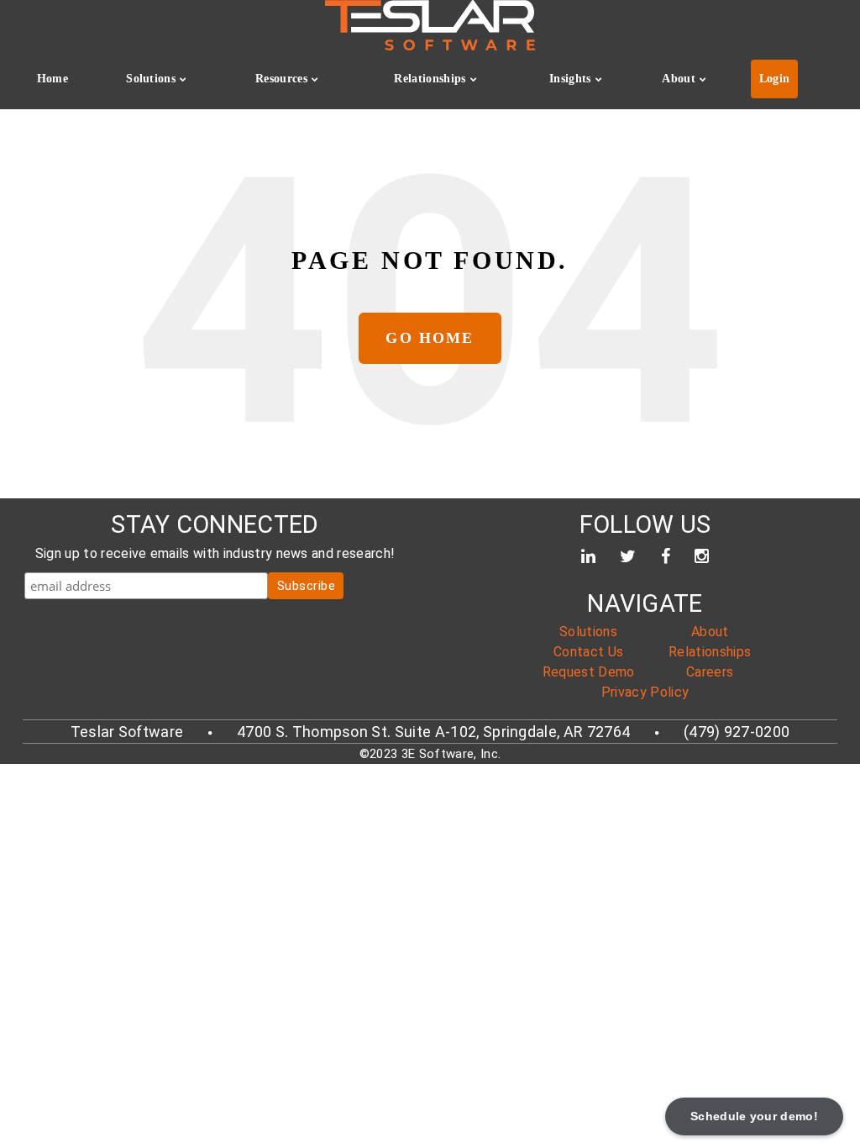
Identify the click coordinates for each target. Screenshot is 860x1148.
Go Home (429, 337)
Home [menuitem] (52, 78)
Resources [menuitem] (281, 78)
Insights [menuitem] (570, 78)
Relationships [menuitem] (429, 78)
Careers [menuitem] (709, 672)
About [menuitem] (678, 78)
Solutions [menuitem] (151, 78)
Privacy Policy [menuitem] (645, 692)
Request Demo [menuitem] (589, 672)
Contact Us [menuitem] (588, 652)
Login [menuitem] (774, 78)
